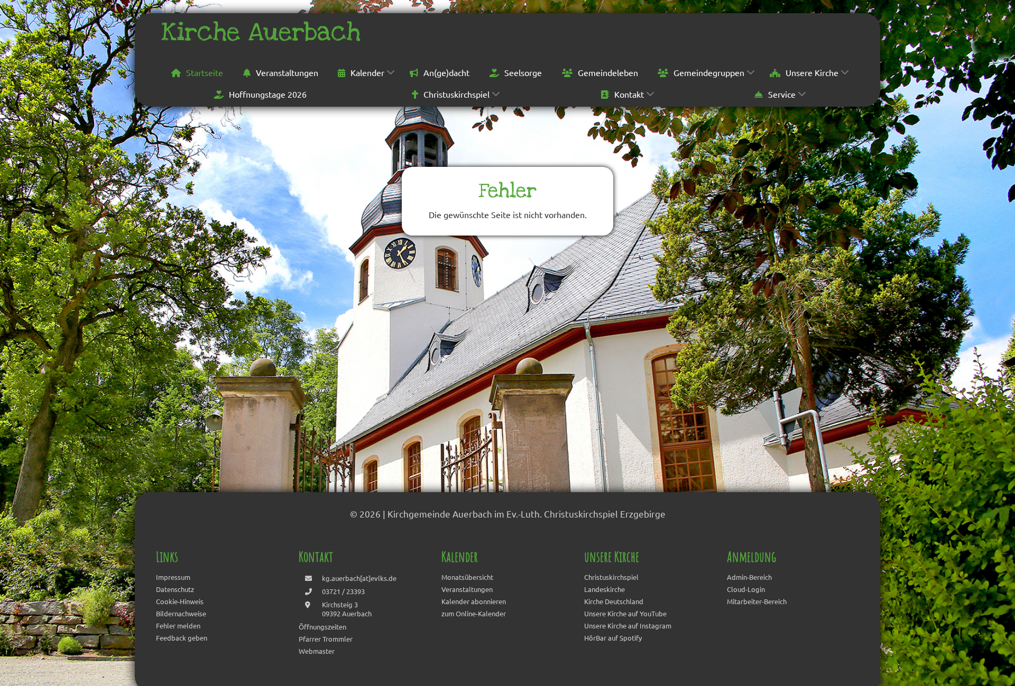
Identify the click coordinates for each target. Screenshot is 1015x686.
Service (782, 94)
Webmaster (317, 650)
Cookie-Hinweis (180, 601)
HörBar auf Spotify (613, 637)
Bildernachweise (181, 613)
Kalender (367, 72)
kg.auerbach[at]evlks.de (359, 578)
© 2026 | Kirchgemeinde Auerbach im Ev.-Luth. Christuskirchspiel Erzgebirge (508, 513)
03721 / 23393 (343, 591)
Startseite (204, 72)
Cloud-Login (746, 589)
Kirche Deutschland (613, 601)
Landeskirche (604, 589)
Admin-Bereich (749, 576)
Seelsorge (523, 72)
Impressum (173, 576)
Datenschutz (175, 589)
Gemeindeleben (608, 72)
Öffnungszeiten (322, 626)
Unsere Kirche (812, 72)
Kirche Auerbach (261, 32)
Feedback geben (181, 637)
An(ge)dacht (446, 72)
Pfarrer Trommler (326, 638)
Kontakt (629, 94)
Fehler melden (178, 625)
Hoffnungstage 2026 (268, 94)
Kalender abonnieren (473, 601)
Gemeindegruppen (708, 72)
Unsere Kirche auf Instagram (627, 625)
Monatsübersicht (467, 576)
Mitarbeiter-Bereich (757, 601)
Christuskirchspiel (456, 94)
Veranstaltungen (287, 72)
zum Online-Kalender (473, 613)
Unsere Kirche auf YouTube (625, 613)
